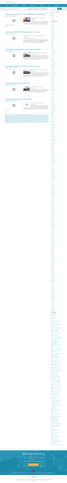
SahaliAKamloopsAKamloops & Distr (14, 120)
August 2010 (53, 281)
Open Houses (53, 18)
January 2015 (53, 206)
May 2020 (52, 115)
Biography (32, 5)
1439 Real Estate (18, 114)
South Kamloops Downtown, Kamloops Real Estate (55, 420)
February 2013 (53, 237)
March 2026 (52, 31)
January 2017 (53, 172)
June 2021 (52, 96)
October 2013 (53, 227)
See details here (33, 20)
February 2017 (53, 171)
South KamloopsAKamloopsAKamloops (55, 416)
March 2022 (52, 84)
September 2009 (53, 297)
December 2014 (53, 208)
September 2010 (53, 280)
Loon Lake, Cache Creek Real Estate (38, 118)
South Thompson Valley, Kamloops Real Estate (39, 121)
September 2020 (53, 109)
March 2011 (52, 271)
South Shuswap (31, 121)
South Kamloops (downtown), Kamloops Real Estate (55, 418)
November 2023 (53, 65)
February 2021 (53, 102)
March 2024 (52, 61)
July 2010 (52, 283)
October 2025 (53, 36)
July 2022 (52, 78)
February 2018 (53, 153)
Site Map (56, 5)
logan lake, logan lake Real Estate (21, 118)
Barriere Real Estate (54, 325)
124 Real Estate (53, 315)
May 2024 (52, 58)
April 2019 (52, 133)
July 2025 (52, 40)
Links (49, 5)
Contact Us (41, 5)
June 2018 (52, 147)
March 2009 (52, 306)
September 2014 (53, 212)
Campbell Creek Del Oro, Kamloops (56, 344)
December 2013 (53, 224)
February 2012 (53, 255)
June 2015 (52, 199)
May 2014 (52, 218)
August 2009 (53, 299)
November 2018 (53, 140)
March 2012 (52, 253)
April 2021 (52, 99)
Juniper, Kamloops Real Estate (55, 371)
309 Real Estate (53, 318)
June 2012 (52, 249)
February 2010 (53, 290)
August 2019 (53, 128)
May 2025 (52, 43)
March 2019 (52, 134)
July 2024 (52, 55)
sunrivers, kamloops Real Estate (24, 122)
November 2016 (53, 174)
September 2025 (53, 37)
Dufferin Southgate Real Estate (55, 356)
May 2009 (52, 303)
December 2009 (53, 293)
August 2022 (53, 77)
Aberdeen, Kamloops (26, 114)
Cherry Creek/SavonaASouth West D (56, 353)
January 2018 (53, 155)
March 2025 (52, 46)
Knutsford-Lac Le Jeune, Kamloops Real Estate (12, 118)
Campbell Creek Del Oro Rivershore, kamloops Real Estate (56, 342)
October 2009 (53, 296)
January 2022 (53, 87)
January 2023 (53, 71)
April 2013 (52, 234)
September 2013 (53, 228)
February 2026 (53, 33)
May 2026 (52, 28)
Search (59, 8)
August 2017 (53, 162)
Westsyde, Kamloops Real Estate (55, 444)
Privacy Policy (14, 5)
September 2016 (53, 177)
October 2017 (53, 159)
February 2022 (53, 86)
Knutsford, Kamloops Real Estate (55, 376)
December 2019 (53, 122)
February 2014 (53, 222)
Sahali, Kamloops (53, 407)
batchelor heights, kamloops (55, 330)
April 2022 (52, 83)
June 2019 (52, 130)
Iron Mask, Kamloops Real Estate (55, 368)
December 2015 (53, 190)
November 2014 (53, 209)
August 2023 (53, 68)
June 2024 (52, 56)
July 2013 (52, 231)
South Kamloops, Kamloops (55, 422)
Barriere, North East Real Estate (55, 327)
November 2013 (53, 225)
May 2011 (52, 268)
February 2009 (53, 308)
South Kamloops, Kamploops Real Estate (25, 121)
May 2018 (52, 149)
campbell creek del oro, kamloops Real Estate (29, 116)
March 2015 (52, 203)
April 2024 (52, 59)
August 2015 (53, 196)
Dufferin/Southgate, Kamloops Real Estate (19, 117)
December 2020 (53, 105)
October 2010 (53, 278)
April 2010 (52, 287)
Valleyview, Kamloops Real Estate (37, 122)
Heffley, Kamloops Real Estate (55, 367)
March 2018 (52, 152)
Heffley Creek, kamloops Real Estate (40, 117)
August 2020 (53, 111)
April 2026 (52, 30)
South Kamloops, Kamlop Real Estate (56, 425)
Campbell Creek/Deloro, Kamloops (56, 349)
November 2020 (53, 106)
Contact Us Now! (33, 464)
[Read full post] (14, 20)
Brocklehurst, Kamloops (54, 335)
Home (6, 5)
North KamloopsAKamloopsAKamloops (55, 391)
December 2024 (53, 50)
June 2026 (52, 27)
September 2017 (53, 161)
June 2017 (52, 165)
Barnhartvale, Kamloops (39, 114)
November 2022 (53, 74)
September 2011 (53, 262)
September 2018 (53, 143)
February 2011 (53, 272)
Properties (24, 5)
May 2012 (52, 250)
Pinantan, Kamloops (53, 398)
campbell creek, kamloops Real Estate (56, 348)
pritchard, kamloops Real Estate (55, 401)
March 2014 (52, 221)
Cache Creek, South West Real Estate (56, 338)
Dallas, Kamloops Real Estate (55, 354)
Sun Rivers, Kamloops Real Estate (55, 435)
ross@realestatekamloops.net (54, 1)
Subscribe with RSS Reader (55, 12)
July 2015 (52, 197)
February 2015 (53, 205)
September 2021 (53, 93)
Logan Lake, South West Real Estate (56, 381)
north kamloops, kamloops (11, 16)
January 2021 (53, 103)
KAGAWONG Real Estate (54, 373)
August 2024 (53, 53)
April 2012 (52, 252)
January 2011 (53, 274)
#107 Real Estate (53, 314)
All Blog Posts (53, 15)
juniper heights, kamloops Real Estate (56, 370)
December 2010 (53, 275)
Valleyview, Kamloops (54, 438)
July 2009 (52, 300)
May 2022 (52, 81)
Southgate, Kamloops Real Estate (55, 432)
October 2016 (53, 175)
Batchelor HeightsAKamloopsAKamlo (56, 328)
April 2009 (52, 305)
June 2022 (52, 80)
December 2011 (53, 258)
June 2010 (52, 284)
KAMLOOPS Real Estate (54, 374)
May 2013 (52, 233)
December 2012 (53, 240)
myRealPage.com (33, 477)
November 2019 (53, 124)
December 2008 (53, 309)
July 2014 (52, 215)
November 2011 (53, 259)
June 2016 (52, 181)
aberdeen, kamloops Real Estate (55, 321)
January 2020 (53, 121)
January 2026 (53, 34)
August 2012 (53, 246)
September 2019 (53, 127)
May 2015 (52, 200)
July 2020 (52, 112)
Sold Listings (52, 19)
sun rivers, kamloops (54, 434)
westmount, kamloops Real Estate (56, 441)
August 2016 (53, 178)
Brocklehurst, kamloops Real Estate (20, 115)
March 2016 (52, 186)
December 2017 (53, 156)
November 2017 (53, 158)
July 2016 (52, 180)
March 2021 (52, 100)
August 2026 (53, 24)
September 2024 (53, 52)
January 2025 (53, 49)
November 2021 (53, 90)
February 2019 (53, 136)
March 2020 (52, 118)
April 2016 (52, 184)
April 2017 (52, 168)
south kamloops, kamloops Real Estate (56, 423)
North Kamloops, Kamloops (55, 393)
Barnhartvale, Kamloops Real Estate (56, 324)
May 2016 (52, 183)
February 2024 (53, 62)
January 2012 (53, 256)
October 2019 (53, 125)
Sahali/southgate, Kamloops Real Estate (33, 120)
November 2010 (53, 277)
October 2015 (53, 193)
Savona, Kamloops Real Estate (55, 412)
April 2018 (52, 150)
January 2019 (53, 137)
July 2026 (52, 25)
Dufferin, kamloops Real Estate (10, 117)
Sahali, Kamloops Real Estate (55, 408)
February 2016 (53, 187)
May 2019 (52, 131)
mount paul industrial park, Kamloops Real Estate (13, 119)
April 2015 (52, 202)
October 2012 (53, 243)
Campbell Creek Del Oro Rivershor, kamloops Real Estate (56, 340)
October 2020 (53, 108)
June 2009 (52, 302)
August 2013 (53, 230)
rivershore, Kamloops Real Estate (55, 404)
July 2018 (52, 146)
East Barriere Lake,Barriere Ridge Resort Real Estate (55, 364)
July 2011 (52, 265)
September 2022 (53, 75)
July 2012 (52, 247)
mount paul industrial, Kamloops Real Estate (24, 119)
